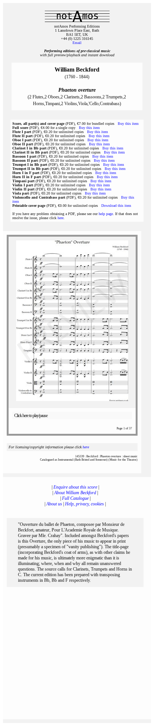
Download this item (116, 205)
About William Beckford (75, 492)
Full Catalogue (75, 498)
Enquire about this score (75, 487)
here (61, 218)
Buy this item (128, 123)
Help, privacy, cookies (84, 503)
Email (77, 43)
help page (106, 214)
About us (54, 503)
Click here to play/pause (30, 415)
